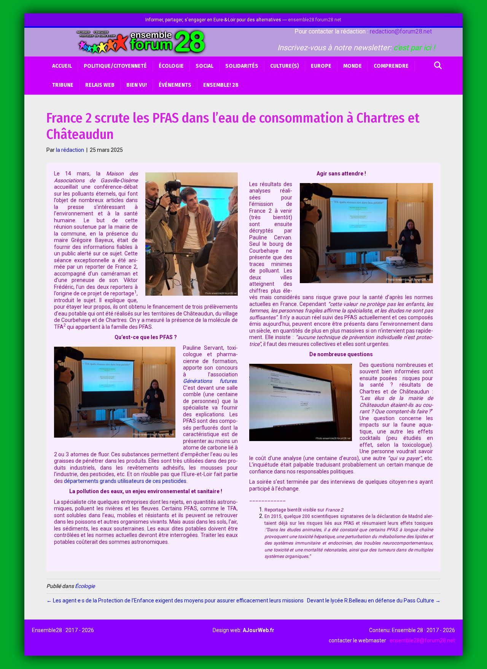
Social (204, 66)
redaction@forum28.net (401, 31)
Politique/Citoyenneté (115, 66)
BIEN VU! (136, 85)
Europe (321, 66)
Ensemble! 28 (221, 85)
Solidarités (241, 66)
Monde (352, 66)
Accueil (62, 66)
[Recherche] (436, 65)
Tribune (62, 85)
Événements (175, 85)
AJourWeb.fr (258, 630)
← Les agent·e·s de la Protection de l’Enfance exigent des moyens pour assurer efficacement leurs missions (175, 600)
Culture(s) (284, 66)
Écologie (171, 66)
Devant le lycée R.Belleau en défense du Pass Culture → (374, 600)
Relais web (100, 85)
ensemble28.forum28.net (314, 19)
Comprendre (391, 66)
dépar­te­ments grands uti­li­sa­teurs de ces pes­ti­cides (125, 481)
